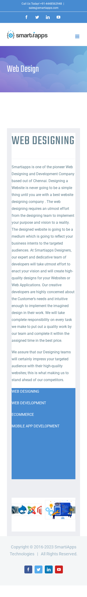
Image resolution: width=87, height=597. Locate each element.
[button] (15, 510)
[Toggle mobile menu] (77, 36)
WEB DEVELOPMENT (29, 403)
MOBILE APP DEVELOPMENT (36, 426)
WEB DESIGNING (25, 391)
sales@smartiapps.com (43, 7)
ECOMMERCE (23, 414)
